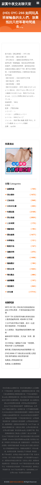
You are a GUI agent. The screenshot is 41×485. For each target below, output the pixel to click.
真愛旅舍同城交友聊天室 (13, 460)
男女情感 (21, 217)
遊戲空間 (21, 252)
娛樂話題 (21, 258)
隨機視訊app (28, 406)
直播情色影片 (25, 442)
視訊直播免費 (24, 400)
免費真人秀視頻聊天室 (14, 360)
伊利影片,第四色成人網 (12, 442)
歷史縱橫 (21, 235)
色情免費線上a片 (32, 469)
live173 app (32, 424)
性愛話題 (21, 212)
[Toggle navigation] (37, 2)
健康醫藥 (21, 280)
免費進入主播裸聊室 (13, 364)
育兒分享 (21, 269)
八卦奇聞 (21, 223)
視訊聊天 (21, 286)
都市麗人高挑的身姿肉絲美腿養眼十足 (20, 350)
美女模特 (21, 195)
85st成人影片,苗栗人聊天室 (29, 445)
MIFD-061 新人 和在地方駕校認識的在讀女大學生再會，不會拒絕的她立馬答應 (20, 310)
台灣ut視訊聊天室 (32, 427)
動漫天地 (21, 246)
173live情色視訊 (26, 466)
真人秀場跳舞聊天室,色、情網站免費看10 (17, 448)
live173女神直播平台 (18, 469)
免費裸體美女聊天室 (28, 391)
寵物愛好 (21, 263)
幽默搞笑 (21, 229)
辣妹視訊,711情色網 (24, 451)
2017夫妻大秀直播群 (15, 457)
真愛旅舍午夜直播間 (18, 421)
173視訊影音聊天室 (25, 418)
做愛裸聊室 (8, 424)
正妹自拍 (21, 200)
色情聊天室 (21, 409)
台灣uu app (14, 472)
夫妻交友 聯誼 (20, 427)
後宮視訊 (17, 391)
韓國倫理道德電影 (11, 418)
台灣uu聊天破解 (8, 430)
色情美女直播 (11, 451)
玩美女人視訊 (27, 460)
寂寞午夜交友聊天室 (17, 482)
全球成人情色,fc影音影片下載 (23, 454)
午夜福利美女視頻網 (13, 466)
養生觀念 (21, 275)
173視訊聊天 (8, 391)
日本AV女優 (21, 206)
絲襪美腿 (21, 189)
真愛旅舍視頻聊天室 (20, 424)
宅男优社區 (14, 463)
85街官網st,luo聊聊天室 (11, 388)
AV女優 (21, 292)
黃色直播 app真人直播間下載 (25, 430)
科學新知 (21, 240)
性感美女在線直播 (25, 472)
